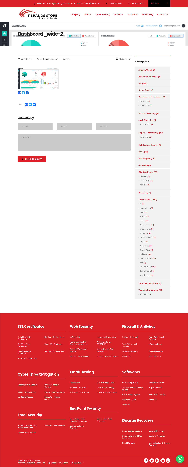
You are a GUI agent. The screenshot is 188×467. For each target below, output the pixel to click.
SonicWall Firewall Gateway (156, 338)
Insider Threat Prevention (54, 392)
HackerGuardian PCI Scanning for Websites (79, 343)
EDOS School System (131, 395)
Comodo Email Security (27, 433)
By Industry (147, 14)
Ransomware (145, 258)
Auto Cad (152, 400)
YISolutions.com (34, 460)
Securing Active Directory (28, 385)
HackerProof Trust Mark (106, 337)
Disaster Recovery (147, 113)
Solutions (118, 14)
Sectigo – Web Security (79, 356)
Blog (140, 83)
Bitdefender (126, 356)
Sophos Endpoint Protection (77, 427)
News (141, 152)
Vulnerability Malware (148, 290)
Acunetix (143, 294)
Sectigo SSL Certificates (54, 351)
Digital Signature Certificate (24, 352)
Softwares (132, 14)
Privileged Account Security (51, 386)
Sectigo (143, 184)
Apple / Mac (145, 208)
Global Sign (145, 180)
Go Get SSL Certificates (27, 358)
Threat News (144, 199)
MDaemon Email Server (79, 392)
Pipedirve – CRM (129, 400)
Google (143, 233)
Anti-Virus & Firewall (148, 77)
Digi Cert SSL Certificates (54, 337)
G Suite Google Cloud (105, 383)
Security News (146, 266)
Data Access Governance (150, 97)
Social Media (145, 271)
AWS (142, 212)
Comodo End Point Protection (104, 420)
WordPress (144, 275)
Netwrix (143, 101)
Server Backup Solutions (132, 431)
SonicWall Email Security (54, 425)
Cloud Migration (128, 443)
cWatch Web (75, 337)
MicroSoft (144, 246)
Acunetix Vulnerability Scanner (78, 350)
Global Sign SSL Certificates (24, 338)
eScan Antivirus (155, 344)
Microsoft (126, 405)
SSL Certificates (145, 172)
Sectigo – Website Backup (107, 356)
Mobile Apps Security (148, 145)
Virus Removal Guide (148, 283)
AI (141, 204)
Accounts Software (156, 383)
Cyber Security (102, 14)
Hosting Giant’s (146, 237)
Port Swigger (144, 158)
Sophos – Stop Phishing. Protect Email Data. (27, 426)
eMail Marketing (145, 120)
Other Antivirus (155, 356)
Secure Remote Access (27, 392)
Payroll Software (155, 388)
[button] (180, 459)
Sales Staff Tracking (157, 395)
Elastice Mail (145, 124)
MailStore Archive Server (107, 392)
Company (75, 14)
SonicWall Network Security (129, 345)
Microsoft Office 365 (78, 388)
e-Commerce (145, 229)
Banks (142, 216)
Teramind (144, 137)
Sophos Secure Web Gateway (105, 350)
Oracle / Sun (145, 250)
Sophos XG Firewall (130, 337)
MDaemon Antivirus (130, 351)
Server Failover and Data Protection (132, 437)
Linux (142, 241)
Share (20, 105)
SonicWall (143, 165)
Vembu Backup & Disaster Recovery (159, 444)
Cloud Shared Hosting (105, 388)
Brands (87, 14)
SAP (141, 262)
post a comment (33, 158)
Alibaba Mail (75, 383)
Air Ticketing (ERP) (130, 383)
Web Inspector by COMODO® (104, 343)
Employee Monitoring (148, 133)
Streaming (143, 193)
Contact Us (162, 14)
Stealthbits (144, 105)
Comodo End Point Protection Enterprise (78, 420)
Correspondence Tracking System (132, 389)
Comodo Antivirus (156, 351)
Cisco (142, 220)
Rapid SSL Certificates (53, 344)
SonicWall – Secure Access (52, 398)
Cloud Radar (144, 90)
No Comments (125, 59)
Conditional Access (25, 397)
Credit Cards (145, 225)
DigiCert (143, 176)
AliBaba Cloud (145, 70)
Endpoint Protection (157, 436)
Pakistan (143, 254)
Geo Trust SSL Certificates (24, 345)
